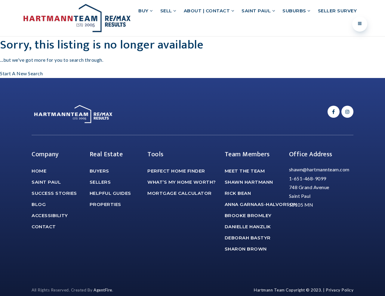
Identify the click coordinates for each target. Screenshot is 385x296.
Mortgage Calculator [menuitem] (179, 193)
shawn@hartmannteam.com (319, 169)
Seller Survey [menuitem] (337, 11)
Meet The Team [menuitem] (245, 171)
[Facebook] (333, 111)
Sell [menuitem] (167, 11)
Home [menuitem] (39, 171)
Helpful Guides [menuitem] (110, 193)
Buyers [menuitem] (99, 171)
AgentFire (103, 290)
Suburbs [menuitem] (294, 11)
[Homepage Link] (77, 17)
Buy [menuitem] (144, 11)
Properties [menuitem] (105, 204)
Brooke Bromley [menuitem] (248, 215)
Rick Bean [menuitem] (238, 193)
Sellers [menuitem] (100, 182)
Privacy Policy (339, 290)
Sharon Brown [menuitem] (246, 249)
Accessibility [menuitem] (50, 215)
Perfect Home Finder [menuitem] (176, 171)
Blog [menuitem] (39, 204)
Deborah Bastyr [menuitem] (248, 238)
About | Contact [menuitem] (207, 11)
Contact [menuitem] (44, 226)
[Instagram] (346, 111)
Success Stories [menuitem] (54, 193)
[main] (192, 57)
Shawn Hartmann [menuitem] (249, 182)
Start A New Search (21, 73)
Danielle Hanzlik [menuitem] (248, 226)
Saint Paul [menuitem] (257, 11)
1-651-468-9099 (307, 178)
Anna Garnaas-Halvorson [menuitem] (261, 204)
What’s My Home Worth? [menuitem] (181, 182)
